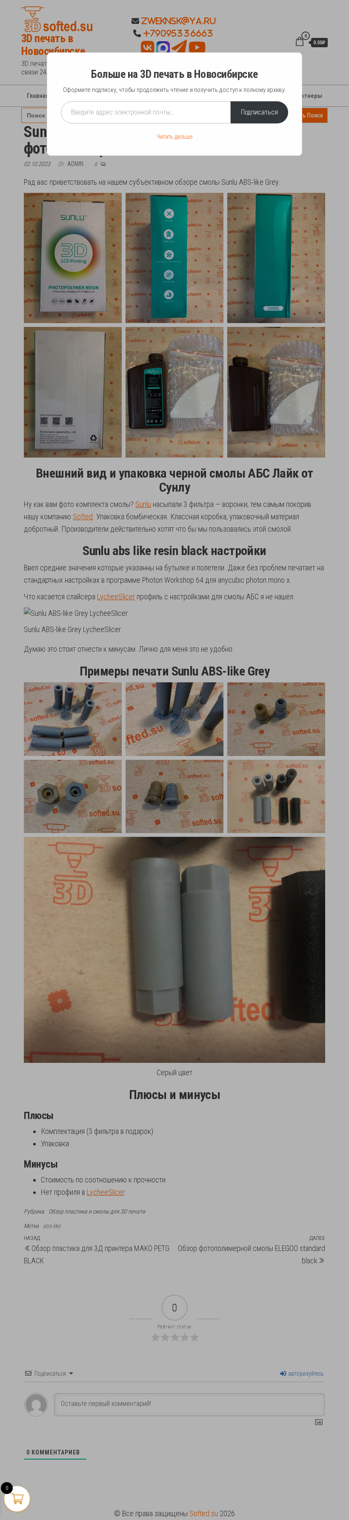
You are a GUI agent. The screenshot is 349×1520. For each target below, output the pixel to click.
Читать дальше (174, 136)
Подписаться (259, 112)
